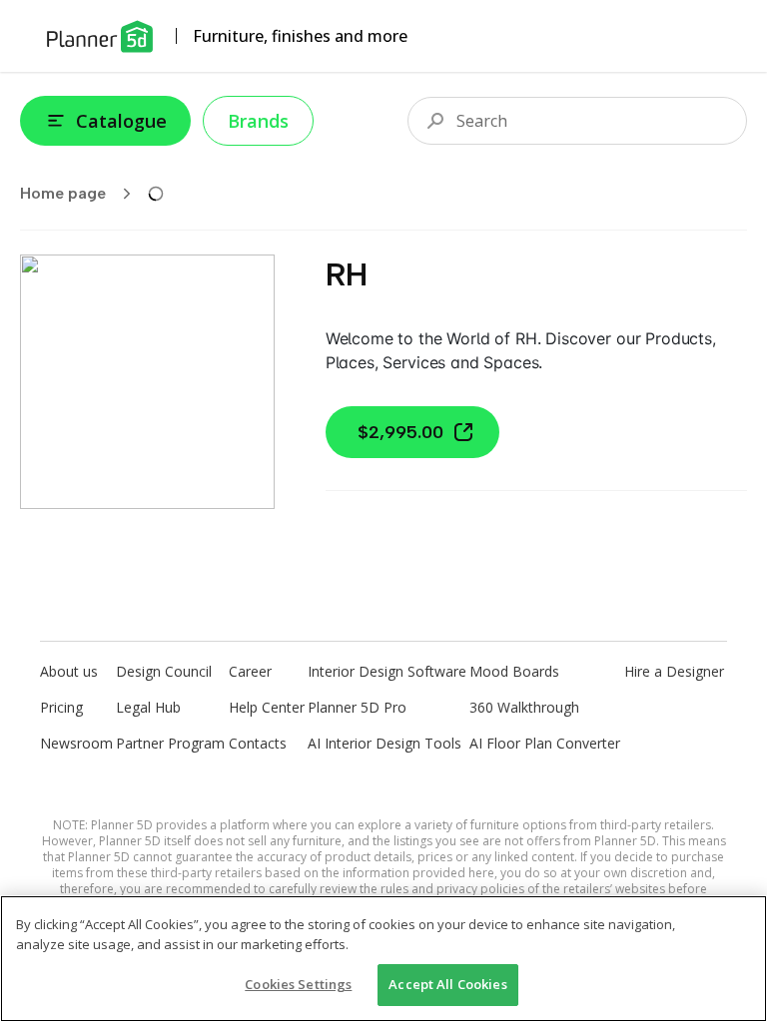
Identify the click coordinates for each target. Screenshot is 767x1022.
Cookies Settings (298, 984)
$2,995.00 (400, 432)
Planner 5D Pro (357, 707)
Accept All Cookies (447, 984)
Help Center (267, 707)
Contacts (258, 743)
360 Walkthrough (524, 707)
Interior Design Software (387, 671)
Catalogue (121, 121)
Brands (258, 121)
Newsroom (76, 743)
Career (250, 671)
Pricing (61, 707)
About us (69, 671)
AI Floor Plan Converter (544, 743)
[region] (383, 958)
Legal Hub (148, 707)
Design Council (164, 671)
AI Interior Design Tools (384, 743)
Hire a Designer (674, 671)
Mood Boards (514, 671)
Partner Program (170, 743)
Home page (63, 193)
